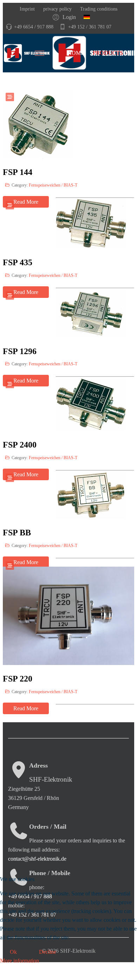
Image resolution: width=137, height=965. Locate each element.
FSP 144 (17, 172)
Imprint (27, 9)
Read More (25, 708)
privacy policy (57, 9)
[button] (65, 17)
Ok (13, 952)
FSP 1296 (20, 351)
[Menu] (49, 53)
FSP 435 (17, 262)
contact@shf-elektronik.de (37, 859)
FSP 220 (17, 678)
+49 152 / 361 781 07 (89, 27)
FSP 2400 (20, 444)
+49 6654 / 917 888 (33, 27)
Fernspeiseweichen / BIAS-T (53, 185)
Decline (47, 952)
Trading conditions (98, 9)
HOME (75, 53)
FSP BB (17, 532)
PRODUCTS (108, 53)
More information (19, 961)
